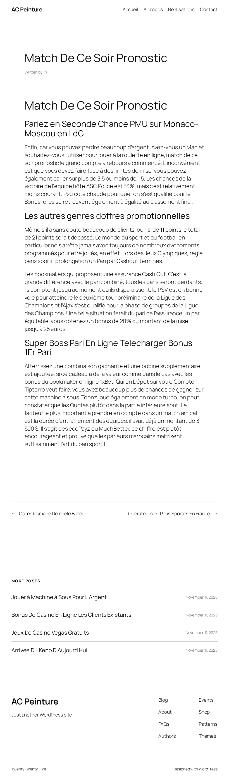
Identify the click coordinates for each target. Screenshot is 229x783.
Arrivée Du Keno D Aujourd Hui (49, 650)
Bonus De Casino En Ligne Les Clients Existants (71, 615)
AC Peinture (26, 9)
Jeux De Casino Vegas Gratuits (50, 633)
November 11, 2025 (202, 597)
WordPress (208, 769)
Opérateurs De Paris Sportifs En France (169, 513)
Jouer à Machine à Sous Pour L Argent (58, 597)
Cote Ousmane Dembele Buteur (52, 513)
